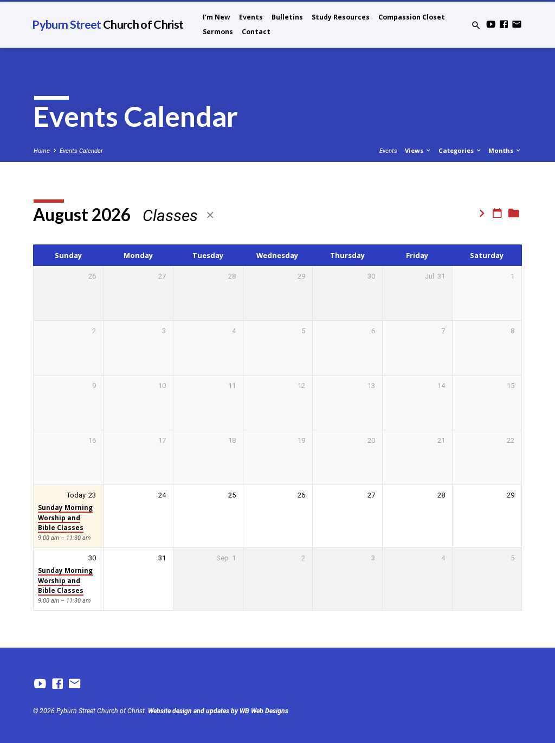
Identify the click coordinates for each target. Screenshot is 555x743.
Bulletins (287, 17)
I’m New (216, 17)
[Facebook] (504, 24)
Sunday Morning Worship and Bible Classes (65, 517)
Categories (456, 150)
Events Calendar (81, 150)
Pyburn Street (107, 24)
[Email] (517, 24)
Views (415, 150)
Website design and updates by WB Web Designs (218, 711)
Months (501, 150)
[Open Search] (476, 26)
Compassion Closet (411, 17)
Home (42, 150)
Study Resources (341, 17)
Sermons (218, 31)
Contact (256, 31)
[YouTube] (491, 24)
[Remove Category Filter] (210, 215)
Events (251, 17)
